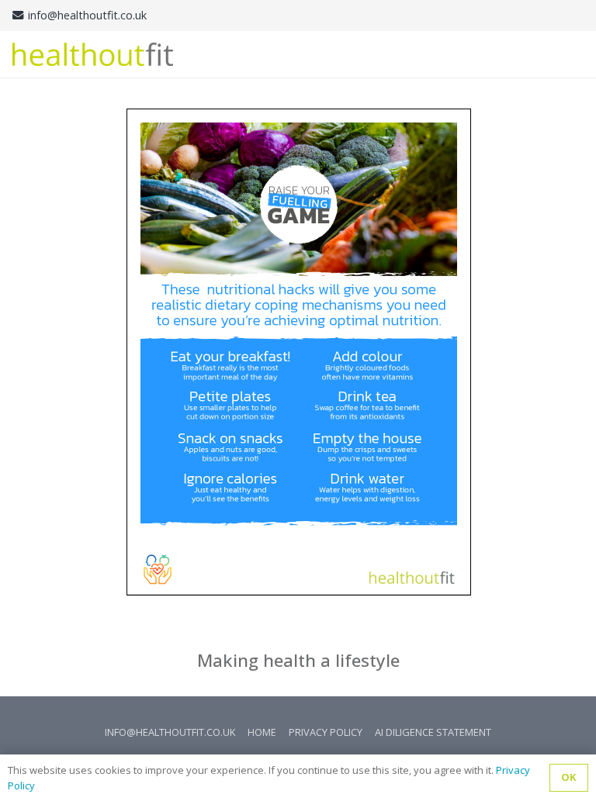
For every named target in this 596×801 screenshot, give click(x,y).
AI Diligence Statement (433, 732)
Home (262, 732)
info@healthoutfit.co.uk (170, 732)
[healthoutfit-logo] (92, 54)
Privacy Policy (325, 732)
